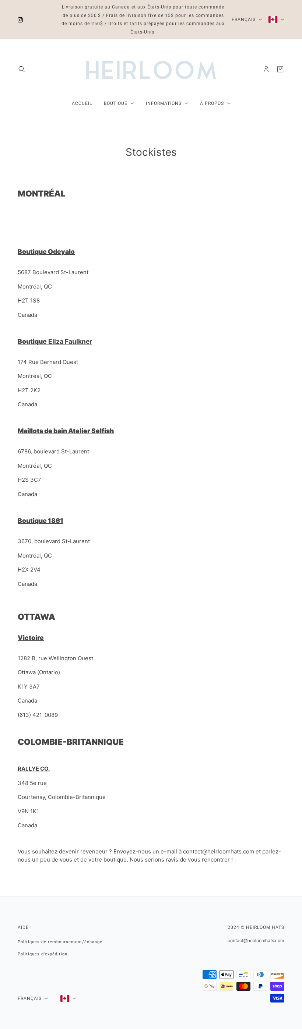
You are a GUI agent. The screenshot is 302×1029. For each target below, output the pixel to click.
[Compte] (266, 69)
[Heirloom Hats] (151, 69)
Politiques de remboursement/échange (60, 942)
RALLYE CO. (34, 768)
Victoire (31, 637)
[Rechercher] (22, 69)
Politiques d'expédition (42, 954)
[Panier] (280, 69)
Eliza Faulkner (55, 341)
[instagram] (20, 20)
